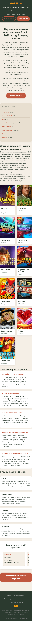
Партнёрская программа (16, 602)
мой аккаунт (9, 19)
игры (28, 7)
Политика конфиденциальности (16, 595)
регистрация (23, 18)
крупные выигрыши (21, 11)
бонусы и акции (20, 14)
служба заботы (10, 11)
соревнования (11, 14)
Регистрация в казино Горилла (16, 577)
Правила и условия (9, 599)
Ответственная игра (22, 599)
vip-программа (7, 7)
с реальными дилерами (18, 7)
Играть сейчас (16, 95)
